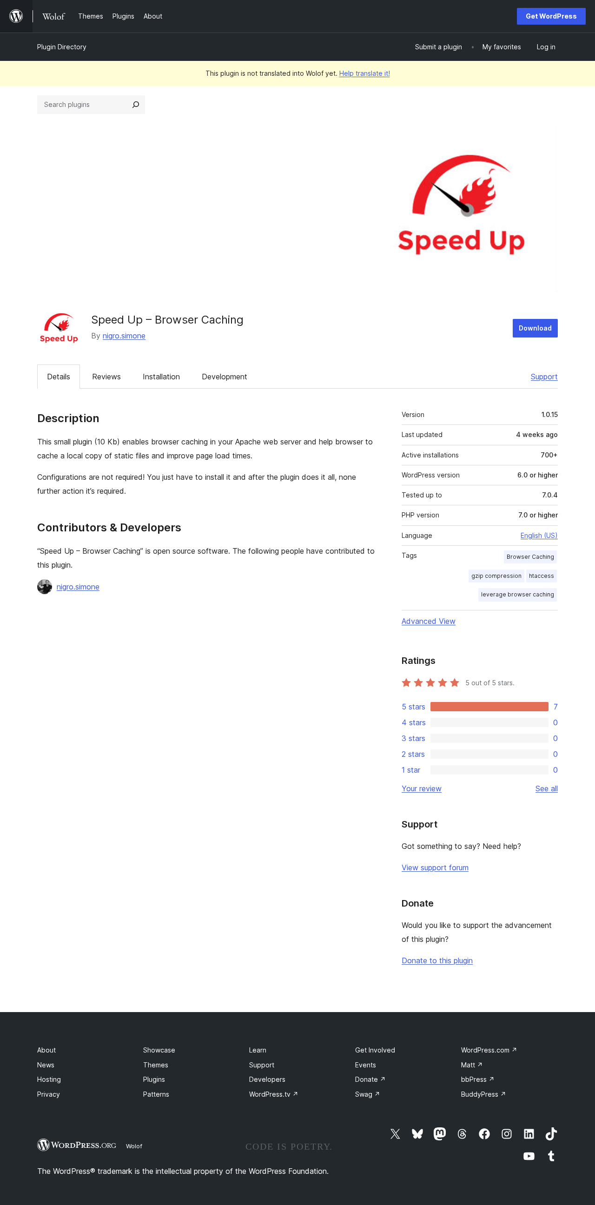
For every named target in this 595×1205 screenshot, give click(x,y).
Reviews (106, 376)
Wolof (134, 1146)
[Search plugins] (135, 104)
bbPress (478, 1079)
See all (547, 788)
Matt (472, 1065)
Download (535, 328)
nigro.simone (124, 335)
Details (58, 376)
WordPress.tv (273, 1094)
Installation (161, 376)
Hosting (49, 1079)
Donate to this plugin (437, 960)
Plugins (154, 1079)
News (45, 1065)
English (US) (539, 535)
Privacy (48, 1094)
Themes (155, 1065)
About (46, 1050)
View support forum (435, 867)
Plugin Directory (61, 47)
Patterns (156, 1094)
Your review (422, 788)
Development (224, 376)
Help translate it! (364, 73)
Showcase (159, 1050)
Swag (367, 1094)
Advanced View (429, 621)
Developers (267, 1079)
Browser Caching (530, 556)
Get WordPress (551, 16)
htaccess (541, 575)
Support (544, 376)
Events (365, 1065)
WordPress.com (489, 1050)
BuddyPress (483, 1094)
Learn (257, 1050)
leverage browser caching (517, 594)
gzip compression (496, 575)
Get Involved (375, 1050)
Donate (370, 1079)
